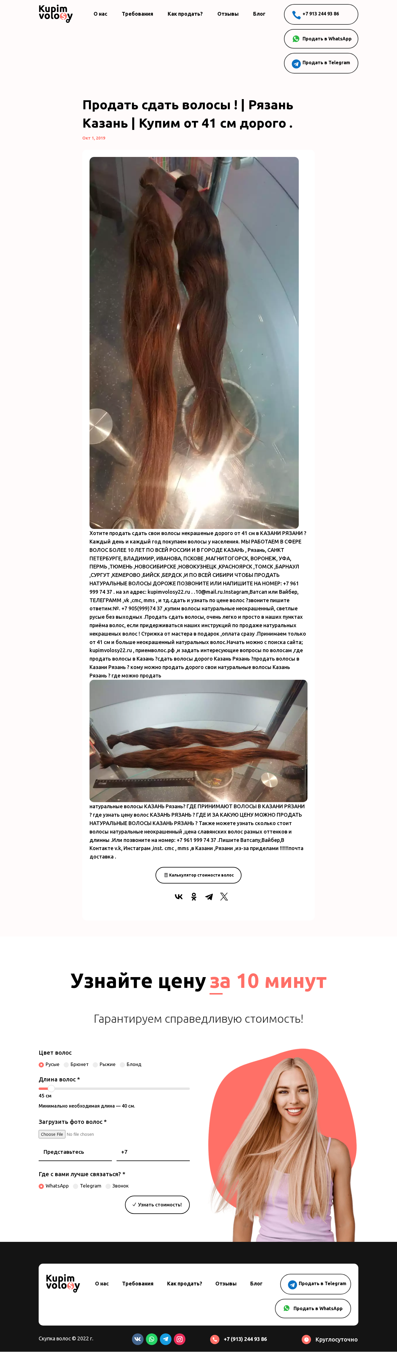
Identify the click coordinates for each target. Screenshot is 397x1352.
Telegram (90, 1185)
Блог (259, 14)
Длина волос (59, 1079)
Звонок (120, 1185)
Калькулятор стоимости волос (201, 875)
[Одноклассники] (194, 897)
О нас (100, 14)
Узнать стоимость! (160, 1204)
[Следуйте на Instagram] (179, 1339)
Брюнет (80, 1064)
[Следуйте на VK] (138, 1339)
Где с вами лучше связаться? (82, 1174)
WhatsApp (57, 1185)
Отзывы (228, 14)
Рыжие (108, 1064)
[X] (224, 897)
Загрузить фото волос (73, 1121)
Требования (137, 14)
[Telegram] (209, 897)
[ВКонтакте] (179, 897)
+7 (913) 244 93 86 (245, 1339)
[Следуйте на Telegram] (165, 1339)
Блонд (134, 1064)
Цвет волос (55, 1052)
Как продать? (185, 14)
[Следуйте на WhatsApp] (152, 1339)
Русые (53, 1064)
